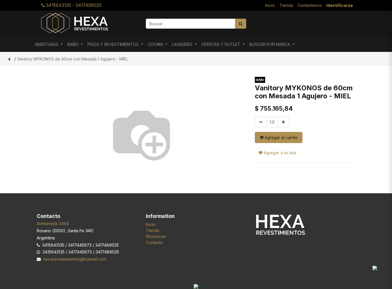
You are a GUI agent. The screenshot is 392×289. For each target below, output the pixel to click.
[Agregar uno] (283, 122)
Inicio (151, 224)
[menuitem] (270, 5)
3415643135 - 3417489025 (73, 5)
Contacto (154, 242)
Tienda (152, 230)
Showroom (156, 236)
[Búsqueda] (240, 24)
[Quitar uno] (261, 122)
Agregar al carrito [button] (280, 137)
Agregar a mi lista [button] (279, 152)
